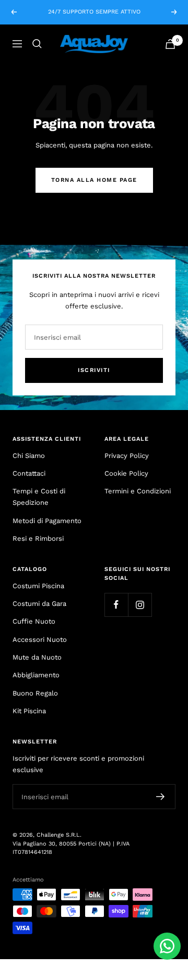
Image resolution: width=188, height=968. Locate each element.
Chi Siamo (29, 456)
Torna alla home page (94, 180)
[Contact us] (167, 946)
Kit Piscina (29, 711)
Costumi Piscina (38, 586)
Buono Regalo (35, 693)
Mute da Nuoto (37, 657)
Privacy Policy (126, 456)
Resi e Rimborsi (38, 538)
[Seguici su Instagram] (139, 604)
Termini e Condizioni (137, 491)
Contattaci (29, 473)
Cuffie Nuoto (34, 621)
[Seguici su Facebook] (116, 604)
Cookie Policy (126, 473)
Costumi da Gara (39, 603)
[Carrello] (170, 44)
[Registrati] (160, 796)
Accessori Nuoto (40, 639)
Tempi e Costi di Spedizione (39, 496)
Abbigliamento (36, 675)
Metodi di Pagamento (47, 521)
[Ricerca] (37, 43)
